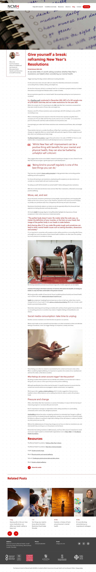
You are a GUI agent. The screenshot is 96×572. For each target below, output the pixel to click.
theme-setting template (48, 173)
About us (68, 7)
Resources (61, 7)
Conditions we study (50, 7)
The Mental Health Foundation (36, 138)
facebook (83, 543)
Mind (66, 432)
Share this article (36, 467)
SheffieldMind (32, 414)
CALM (35, 212)
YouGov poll (35, 100)
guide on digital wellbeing (46, 391)
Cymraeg (86, 7)
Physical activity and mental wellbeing (42, 454)
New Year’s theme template (53, 447)
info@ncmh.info (60, 543)
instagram (88, 543)
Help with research (38, 7)
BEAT (70, 432)
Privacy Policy (79, 568)
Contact (79, 7)
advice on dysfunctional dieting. (58, 302)
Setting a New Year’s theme (53, 443)
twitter (79, 543)
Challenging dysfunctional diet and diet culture (46, 458)
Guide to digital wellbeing (39, 462)
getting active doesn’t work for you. (52, 296)
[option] (19, 509)
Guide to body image (38, 450)
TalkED (29, 300)
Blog (73, 7)
